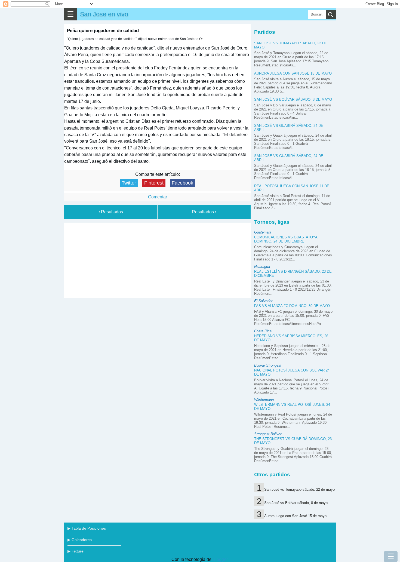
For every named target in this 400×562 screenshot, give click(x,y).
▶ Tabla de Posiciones (86, 528)
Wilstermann (264, 400)
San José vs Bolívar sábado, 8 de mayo (293, 99)
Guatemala (262, 232)
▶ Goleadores (79, 540)
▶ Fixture (75, 551)
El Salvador (263, 301)
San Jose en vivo (104, 14)
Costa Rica (263, 331)
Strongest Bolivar (267, 434)
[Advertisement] (157, 259)
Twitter (129, 183)
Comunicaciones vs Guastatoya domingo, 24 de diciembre (285, 239)
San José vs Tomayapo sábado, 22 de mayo (299, 489)
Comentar (157, 197)
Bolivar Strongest (267, 365)
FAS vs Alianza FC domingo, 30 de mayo (292, 306)
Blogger (220, 559)
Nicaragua (262, 267)
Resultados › (204, 212)
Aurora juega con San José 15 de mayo (293, 73)
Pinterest (154, 183)
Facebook (182, 183)
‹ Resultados (111, 212)
